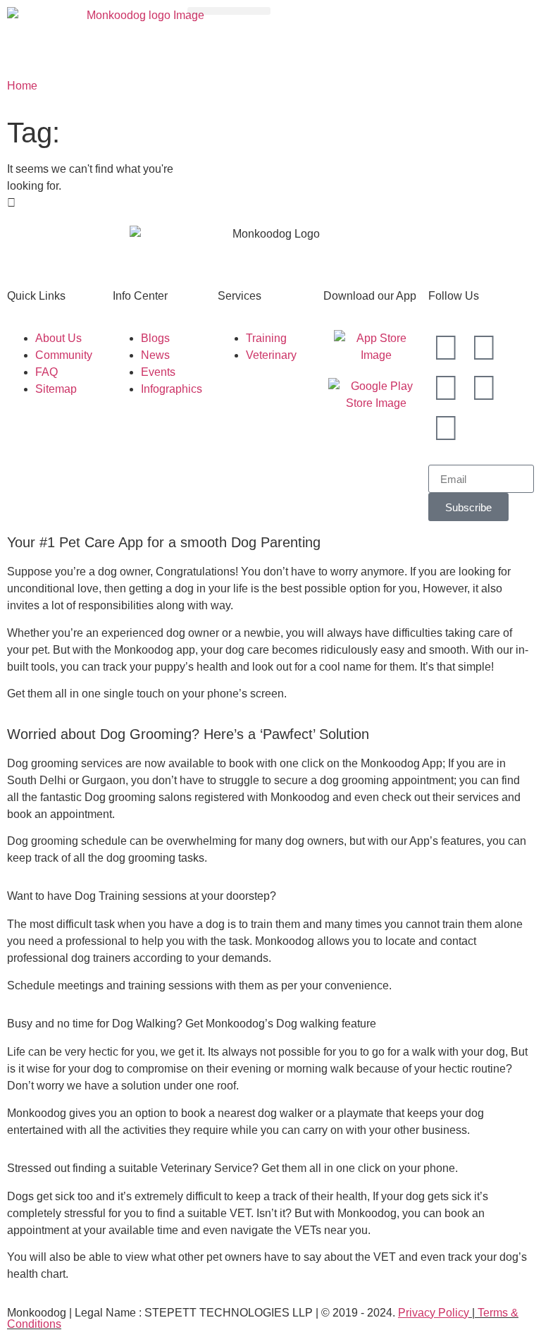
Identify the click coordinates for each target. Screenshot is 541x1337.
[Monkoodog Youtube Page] (484, 387)
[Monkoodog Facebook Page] (484, 347)
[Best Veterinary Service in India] (139, 35)
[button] (228, 11)
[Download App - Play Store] (375, 395)
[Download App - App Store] (376, 347)
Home (22, 86)
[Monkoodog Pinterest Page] (446, 428)
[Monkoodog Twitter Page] (446, 387)
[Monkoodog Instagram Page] (446, 347)
